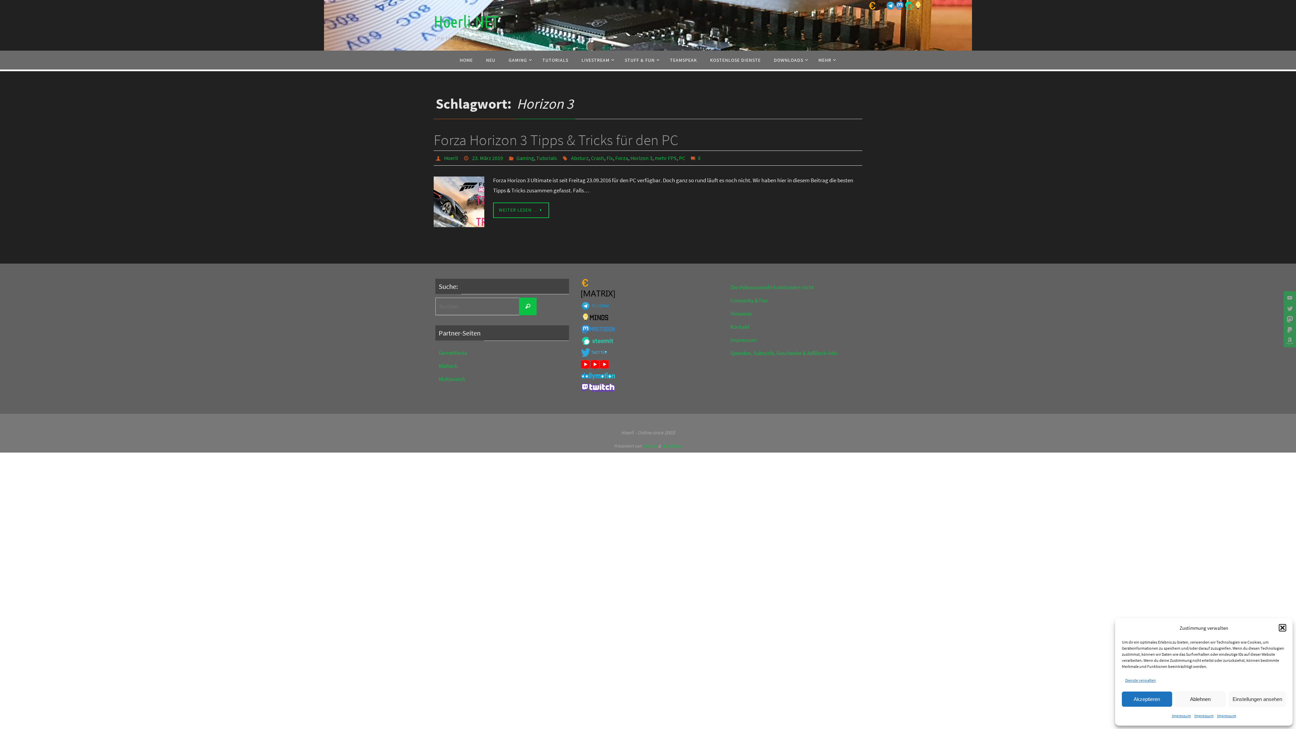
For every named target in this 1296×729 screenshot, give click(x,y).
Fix (609, 158)
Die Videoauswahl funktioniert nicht (772, 287)
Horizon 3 (641, 158)
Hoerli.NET (466, 22)
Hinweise (741, 313)
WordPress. (672, 446)
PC (682, 158)
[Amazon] (1289, 340)
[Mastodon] (1289, 319)
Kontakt (740, 326)
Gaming (525, 158)
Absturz (580, 158)
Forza (621, 158)
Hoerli (451, 158)
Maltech (448, 366)
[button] (1282, 627)
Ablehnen (1200, 699)
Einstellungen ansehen (1257, 699)
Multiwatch (452, 379)
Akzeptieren (1147, 699)
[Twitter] (1289, 308)
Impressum (1181, 715)
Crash (597, 158)
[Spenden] (1289, 330)
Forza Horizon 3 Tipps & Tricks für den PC (556, 140)
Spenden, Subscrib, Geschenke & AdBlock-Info (783, 353)
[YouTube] (1289, 297)
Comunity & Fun (749, 300)
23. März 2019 (487, 158)
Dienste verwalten (1140, 680)
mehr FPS (666, 158)
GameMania (453, 352)
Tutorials (546, 158)
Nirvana (650, 446)
